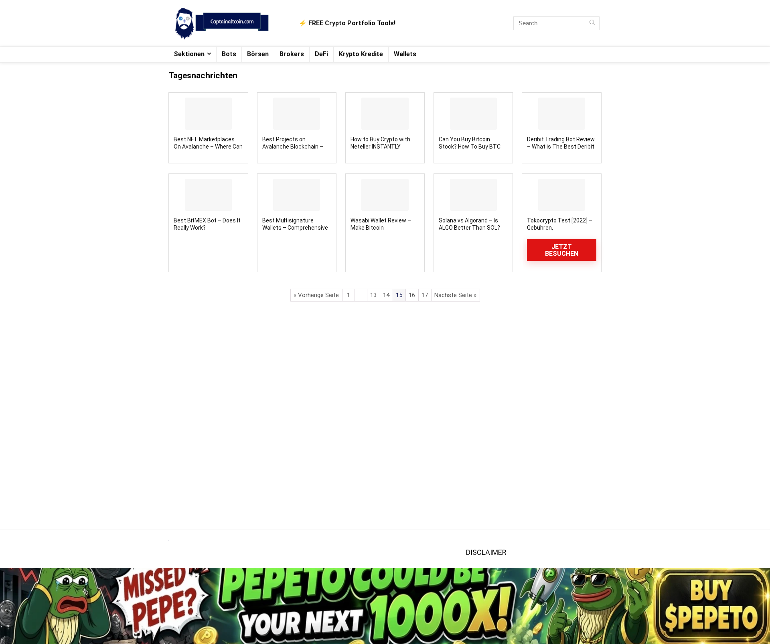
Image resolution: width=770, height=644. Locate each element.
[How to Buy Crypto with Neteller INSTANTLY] (385, 114)
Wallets (405, 54)
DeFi (321, 54)
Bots (229, 54)
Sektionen (189, 54)
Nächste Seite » (455, 295)
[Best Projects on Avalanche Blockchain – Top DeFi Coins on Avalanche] (296, 114)
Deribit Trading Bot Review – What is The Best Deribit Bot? (561, 146)
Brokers (292, 54)
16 (412, 295)
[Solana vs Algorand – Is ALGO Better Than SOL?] (473, 195)
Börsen (258, 54)
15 (399, 295)
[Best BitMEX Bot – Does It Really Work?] (208, 195)
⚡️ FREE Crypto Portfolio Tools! (347, 23)
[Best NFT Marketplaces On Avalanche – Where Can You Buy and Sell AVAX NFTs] (208, 114)
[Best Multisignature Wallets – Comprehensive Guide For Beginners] (296, 195)
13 (373, 295)
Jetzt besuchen (561, 250)
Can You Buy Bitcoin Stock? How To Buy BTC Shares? (469, 146)
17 (424, 295)
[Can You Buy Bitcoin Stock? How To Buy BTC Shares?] (473, 114)
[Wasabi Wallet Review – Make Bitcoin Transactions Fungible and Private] (385, 195)
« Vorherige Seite (316, 295)
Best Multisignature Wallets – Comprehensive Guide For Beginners (295, 227)
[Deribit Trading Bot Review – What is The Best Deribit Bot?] (561, 114)
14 (386, 295)
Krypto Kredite (361, 54)
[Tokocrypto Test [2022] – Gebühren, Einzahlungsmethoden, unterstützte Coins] (561, 195)
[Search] (592, 23)
